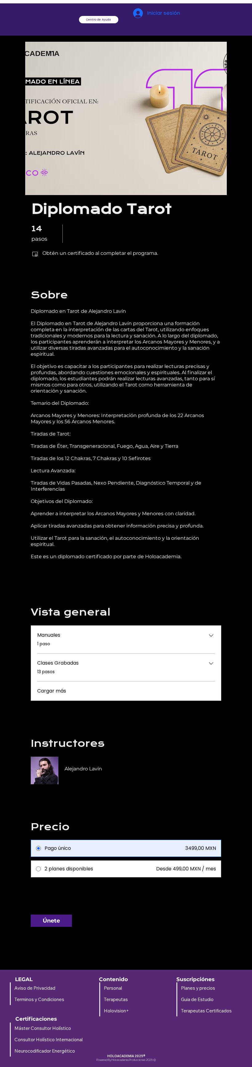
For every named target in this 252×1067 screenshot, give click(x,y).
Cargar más (51, 691)
